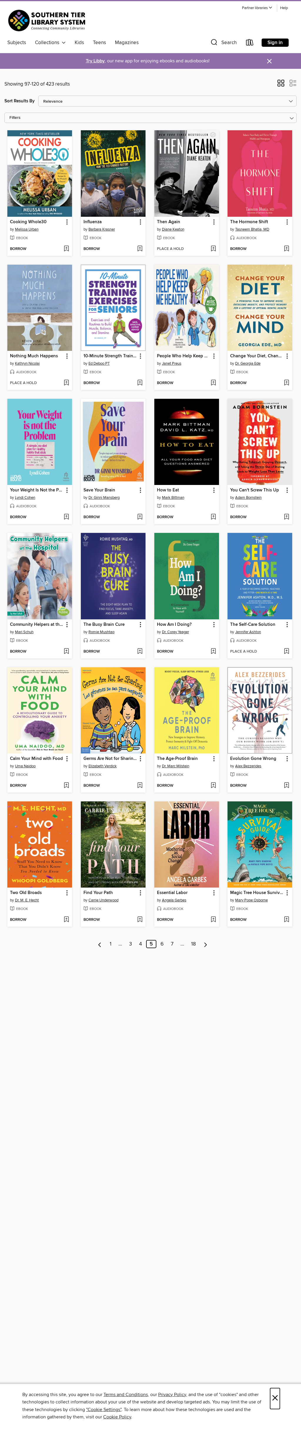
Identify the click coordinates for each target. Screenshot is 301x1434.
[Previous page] (100, 944)
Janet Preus (171, 363)
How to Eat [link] (168, 490)
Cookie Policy (117, 1417)
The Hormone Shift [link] (249, 222)
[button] (257, 8)
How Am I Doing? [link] (174, 624)
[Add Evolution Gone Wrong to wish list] (286, 786)
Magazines (127, 42)
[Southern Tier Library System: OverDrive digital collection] (48, 20)
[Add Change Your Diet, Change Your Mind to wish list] (286, 383)
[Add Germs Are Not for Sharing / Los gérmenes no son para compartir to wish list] (139, 786)
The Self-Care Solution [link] (252, 624)
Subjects (16, 42)
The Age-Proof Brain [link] (177, 758)
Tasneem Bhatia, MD (252, 229)
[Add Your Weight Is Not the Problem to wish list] (66, 517)
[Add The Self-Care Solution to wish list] (286, 652)
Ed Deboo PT (99, 363)
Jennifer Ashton (248, 632)
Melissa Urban (27, 229)
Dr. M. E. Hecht (27, 900)
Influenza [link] (92, 222)
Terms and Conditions (125, 1395)
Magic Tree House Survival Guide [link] (257, 893)
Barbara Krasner (101, 229)
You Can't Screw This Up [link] (254, 490)
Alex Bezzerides (248, 766)
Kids (79, 42)
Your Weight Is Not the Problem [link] (37, 490)
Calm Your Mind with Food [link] (36, 758)
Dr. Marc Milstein (175, 766)
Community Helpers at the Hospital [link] (37, 624)
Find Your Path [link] (98, 893)
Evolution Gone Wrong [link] (253, 758)
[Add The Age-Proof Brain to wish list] (213, 786)
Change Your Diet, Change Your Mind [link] (257, 356)
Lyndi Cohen (25, 497)
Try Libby (95, 61)
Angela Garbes (174, 900)
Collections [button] (48, 42)
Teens (99, 42)
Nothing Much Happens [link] (34, 356)
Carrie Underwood (103, 900)
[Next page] (205, 944)
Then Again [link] (168, 222)
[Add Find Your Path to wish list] (139, 920)
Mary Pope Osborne (251, 900)
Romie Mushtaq (101, 632)
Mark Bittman (173, 497)
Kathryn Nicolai (27, 363)
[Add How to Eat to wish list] (213, 517)
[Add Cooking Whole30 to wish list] (66, 249)
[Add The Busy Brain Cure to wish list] (139, 652)
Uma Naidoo (25, 766)
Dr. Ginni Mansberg (104, 497)
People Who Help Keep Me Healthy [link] (184, 356)
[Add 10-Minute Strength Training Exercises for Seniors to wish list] (139, 383)
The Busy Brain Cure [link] (104, 624)
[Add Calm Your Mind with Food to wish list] (66, 786)
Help (284, 8)
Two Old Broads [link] (26, 893)
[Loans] (250, 43)
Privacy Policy (172, 1395)
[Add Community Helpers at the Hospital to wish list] (66, 652)
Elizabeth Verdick (102, 766)
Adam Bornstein (248, 497)
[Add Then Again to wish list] (213, 249)
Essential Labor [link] (172, 893)
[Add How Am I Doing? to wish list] (213, 652)
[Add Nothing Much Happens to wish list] (66, 383)
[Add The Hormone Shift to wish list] (286, 249)
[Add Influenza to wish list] (139, 249)
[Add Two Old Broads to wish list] (66, 920)
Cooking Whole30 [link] (28, 222)
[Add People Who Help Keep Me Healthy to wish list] (213, 383)
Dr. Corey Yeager (175, 632)
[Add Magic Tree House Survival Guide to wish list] (286, 920)
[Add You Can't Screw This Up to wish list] (286, 517)
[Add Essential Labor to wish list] (213, 920)
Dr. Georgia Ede (247, 363)
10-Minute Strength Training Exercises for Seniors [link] (110, 356)
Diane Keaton (173, 229)
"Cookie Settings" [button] (103, 1410)
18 (193, 944)
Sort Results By (19, 101)
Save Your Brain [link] (99, 490)
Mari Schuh (24, 632)
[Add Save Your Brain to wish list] (139, 517)
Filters (15, 117)
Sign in (275, 42)
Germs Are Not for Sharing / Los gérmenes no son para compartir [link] (110, 758)
